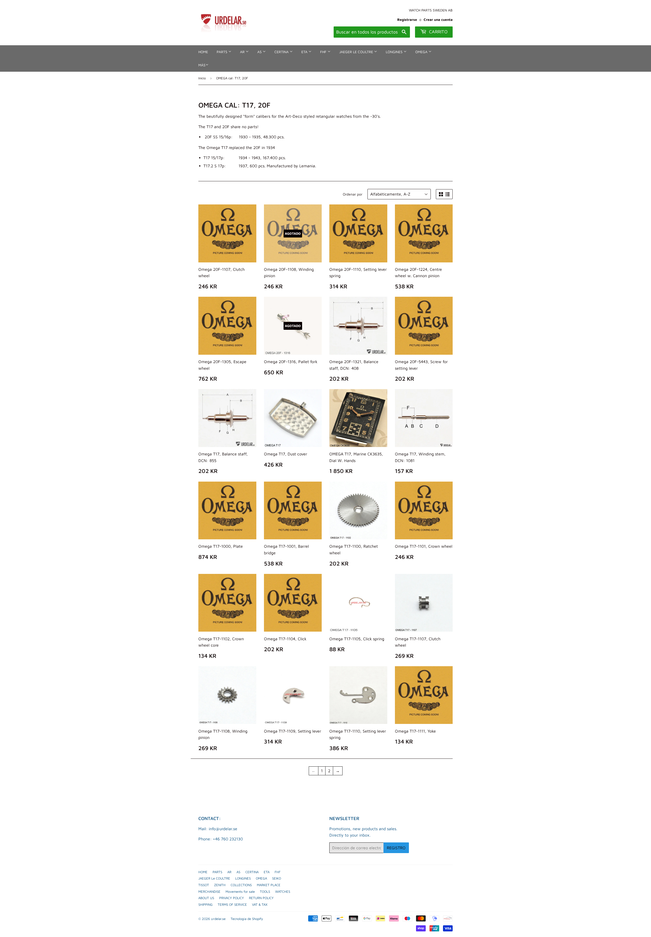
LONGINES (395, 52)
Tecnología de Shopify (247, 919)
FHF (324, 52)
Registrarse (407, 20)
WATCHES (282, 891)
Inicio (202, 78)
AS (260, 52)
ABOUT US (206, 898)
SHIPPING (205, 904)
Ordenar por (352, 194)
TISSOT (203, 885)
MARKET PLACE (268, 885)
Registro (396, 847)
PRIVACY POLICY (231, 898)
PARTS (222, 52)
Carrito (438, 31)
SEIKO (276, 878)
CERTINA (282, 52)
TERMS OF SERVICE (232, 904)
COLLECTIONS (241, 885)
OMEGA (421, 52)
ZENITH (220, 885)
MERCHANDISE (209, 891)
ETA (304, 52)
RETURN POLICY (261, 898)
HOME (203, 52)
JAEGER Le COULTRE (356, 52)
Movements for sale (240, 891)
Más (201, 65)
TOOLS (265, 891)
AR (243, 52)
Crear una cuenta (438, 20)
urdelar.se (218, 919)
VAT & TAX (260, 904)
